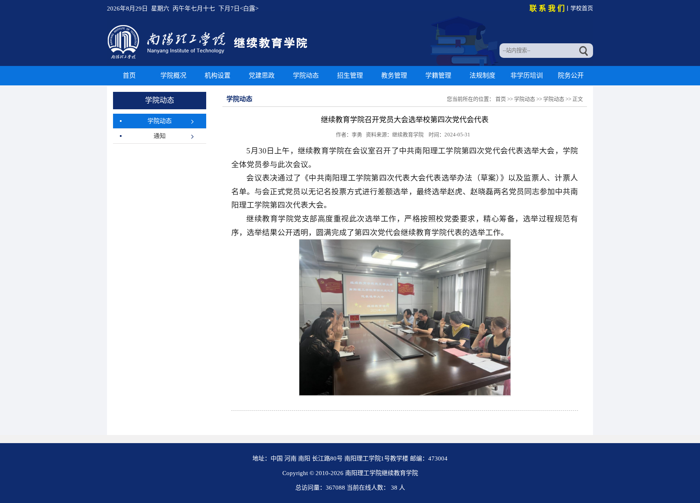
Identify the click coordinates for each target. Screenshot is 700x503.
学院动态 (306, 75)
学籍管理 (438, 75)
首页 (129, 75)
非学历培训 (526, 75)
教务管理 (394, 75)
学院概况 (173, 75)
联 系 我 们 (547, 8)
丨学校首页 (579, 8)
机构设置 (217, 75)
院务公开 (571, 75)
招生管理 (350, 75)
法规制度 (482, 75)
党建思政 (262, 75)
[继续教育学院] (209, 58)
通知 (160, 136)
